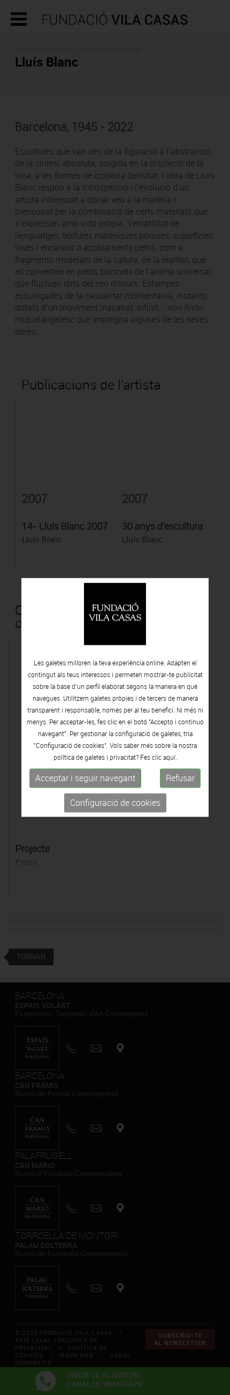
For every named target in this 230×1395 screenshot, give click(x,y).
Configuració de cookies (115, 803)
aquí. (170, 757)
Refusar (180, 778)
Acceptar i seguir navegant (85, 778)
